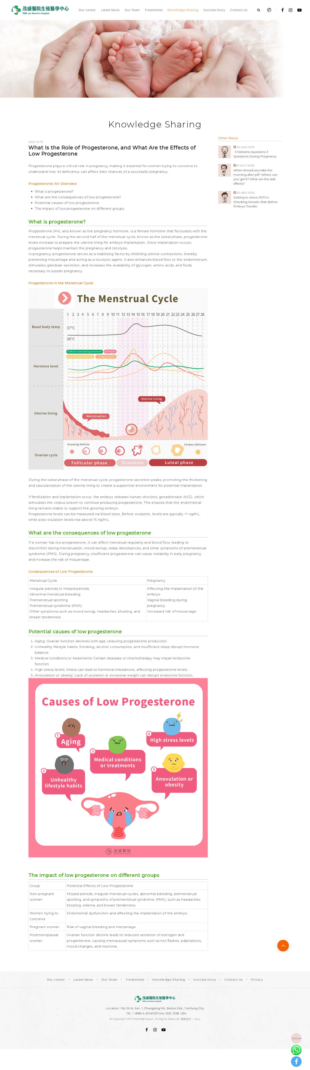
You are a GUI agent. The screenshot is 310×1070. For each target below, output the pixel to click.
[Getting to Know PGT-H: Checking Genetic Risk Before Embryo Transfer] (224, 197)
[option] (155, 59)
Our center (87, 10)
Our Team (132, 10)
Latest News (110, 10)
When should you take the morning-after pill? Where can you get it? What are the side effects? (255, 176)
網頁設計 (186, 1019)
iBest (197, 1019)
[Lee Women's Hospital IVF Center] (155, 999)
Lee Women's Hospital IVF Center (40, 10)
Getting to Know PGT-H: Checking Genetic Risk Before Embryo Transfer (255, 202)
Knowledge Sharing (183, 10)
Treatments (154, 10)
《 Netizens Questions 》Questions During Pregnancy (254, 154)
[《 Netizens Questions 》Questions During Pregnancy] (224, 152)
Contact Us (238, 10)
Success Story (214, 10)
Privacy (257, 979)
